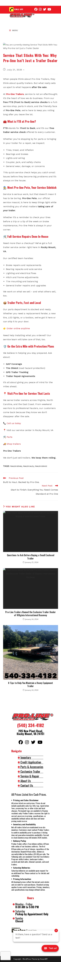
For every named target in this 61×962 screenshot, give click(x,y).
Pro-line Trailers (15, 94)
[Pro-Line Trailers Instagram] (40, 9)
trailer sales (28, 466)
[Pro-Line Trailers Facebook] (35, 9)
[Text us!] (50, 949)
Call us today (14, 423)
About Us (25, 780)
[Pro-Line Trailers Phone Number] (11, 9)
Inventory (25, 757)
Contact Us (26, 785)
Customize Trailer (30, 771)
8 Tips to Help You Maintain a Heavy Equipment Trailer (30, 684)
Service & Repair (29, 776)
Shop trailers (14, 444)
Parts (9, 437)
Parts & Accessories (31, 767)
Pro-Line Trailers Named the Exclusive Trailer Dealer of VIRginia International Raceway (30, 614)
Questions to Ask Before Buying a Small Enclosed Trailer (30, 557)
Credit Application (30, 762)
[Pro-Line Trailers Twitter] (44, 9)
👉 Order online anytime (16, 328)
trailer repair (16, 466)
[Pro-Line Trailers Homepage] (30, 717)
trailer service (41, 466)
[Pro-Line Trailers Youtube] (49, 9)
